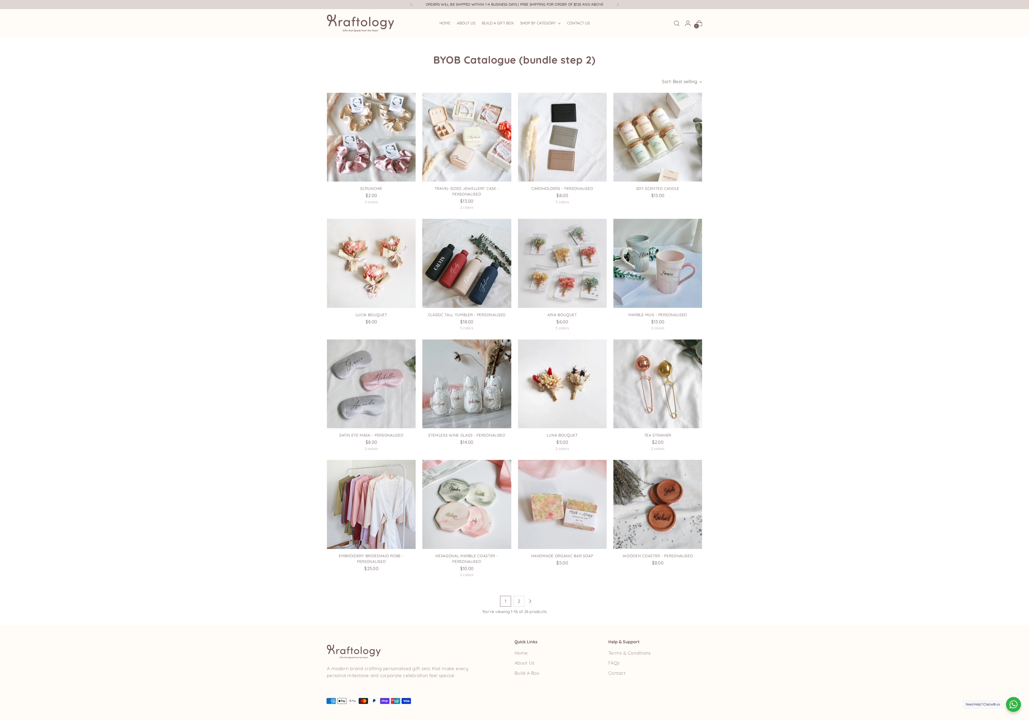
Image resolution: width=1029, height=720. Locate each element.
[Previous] (411, 4)
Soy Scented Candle (658, 188)
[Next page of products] (530, 601)
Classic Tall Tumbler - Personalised (467, 314)
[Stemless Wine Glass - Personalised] (466, 383)
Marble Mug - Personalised (657, 314)
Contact (616, 673)
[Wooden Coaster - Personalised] (657, 504)
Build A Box (526, 673)
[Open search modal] (676, 23)
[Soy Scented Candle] (657, 137)
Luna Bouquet (562, 435)
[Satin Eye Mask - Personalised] (371, 383)
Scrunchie (371, 188)
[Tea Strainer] (657, 383)
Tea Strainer (657, 435)
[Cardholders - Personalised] (562, 137)
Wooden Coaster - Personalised (657, 555)
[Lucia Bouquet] (371, 263)
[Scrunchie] (371, 137)
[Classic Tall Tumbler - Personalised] (466, 263)
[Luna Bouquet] (562, 383)
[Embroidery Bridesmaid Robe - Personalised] (371, 504)
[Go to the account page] (688, 23)
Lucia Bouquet (371, 314)
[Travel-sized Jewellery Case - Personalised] (466, 137)
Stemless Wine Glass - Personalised (466, 435)
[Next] (618, 4)
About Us (524, 663)
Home (521, 653)
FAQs (614, 663)
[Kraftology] (360, 23)
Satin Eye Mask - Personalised (371, 435)
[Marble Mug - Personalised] (657, 263)
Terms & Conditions (629, 653)
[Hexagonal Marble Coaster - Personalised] (466, 504)
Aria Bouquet (562, 314)
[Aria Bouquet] (562, 263)
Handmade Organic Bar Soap (562, 555)
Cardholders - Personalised (562, 188)
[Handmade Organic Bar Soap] (562, 504)
